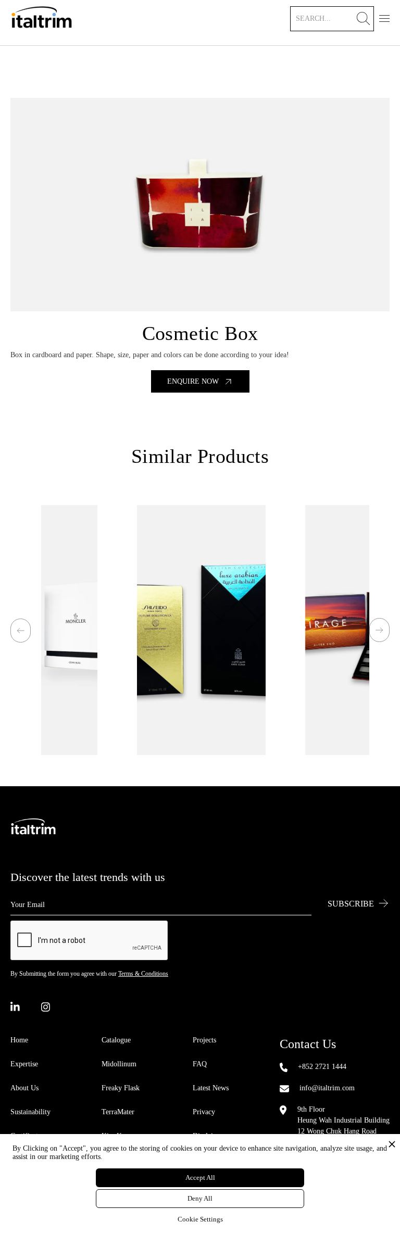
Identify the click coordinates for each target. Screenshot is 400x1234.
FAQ (200, 1064)
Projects (204, 1040)
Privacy (204, 1112)
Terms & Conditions (143, 973)
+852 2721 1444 (322, 1067)
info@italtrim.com (327, 1088)
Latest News (211, 1088)
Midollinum (119, 1064)
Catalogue (116, 1040)
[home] (41, 22)
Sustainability (30, 1112)
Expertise (24, 1064)
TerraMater (118, 1112)
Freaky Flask (121, 1088)
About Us (24, 1088)
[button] (384, 17)
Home (19, 1040)
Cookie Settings (200, 1219)
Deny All (200, 1198)
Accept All (200, 1177)
